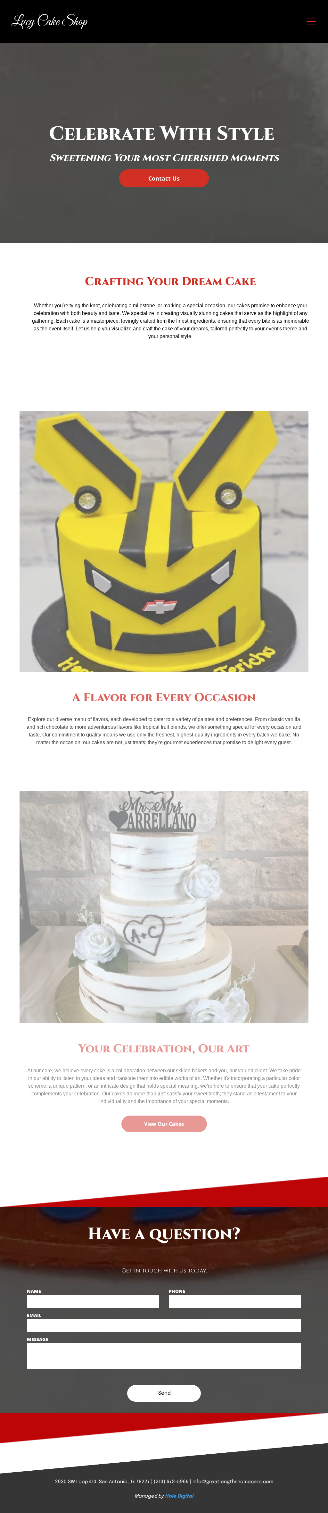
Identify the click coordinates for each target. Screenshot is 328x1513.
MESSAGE (37, 1339)
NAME (34, 1291)
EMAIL (34, 1315)
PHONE (177, 1291)
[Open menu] (311, 21)
